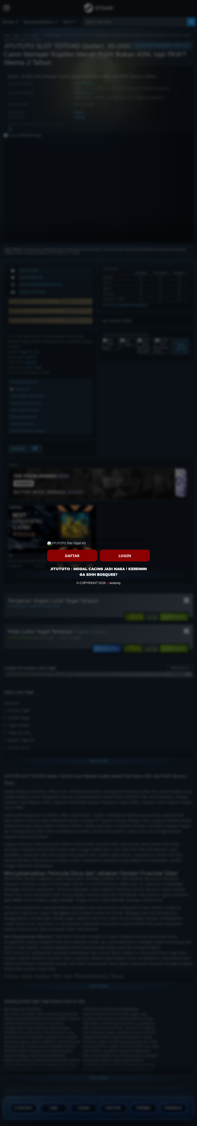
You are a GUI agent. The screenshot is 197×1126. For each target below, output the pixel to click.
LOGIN (125, 555)
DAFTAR (72, 555)
